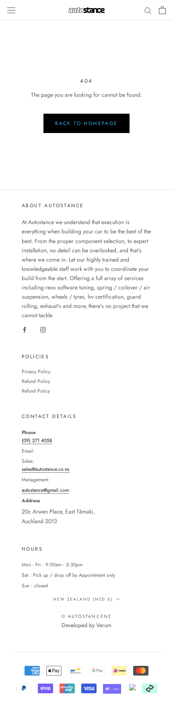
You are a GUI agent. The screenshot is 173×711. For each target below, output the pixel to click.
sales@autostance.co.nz (46, 469)
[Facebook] (24, 329)
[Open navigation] (11, 10)
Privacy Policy (36, 371)
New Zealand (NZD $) (83, 599)
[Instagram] (43, 329)
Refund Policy (36, 381)
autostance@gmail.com (45, 490)
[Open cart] (162, 10)
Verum (103, 625)
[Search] (148, 9)
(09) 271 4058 (37, 440)
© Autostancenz (87, 616)
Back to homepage (86, 123)
